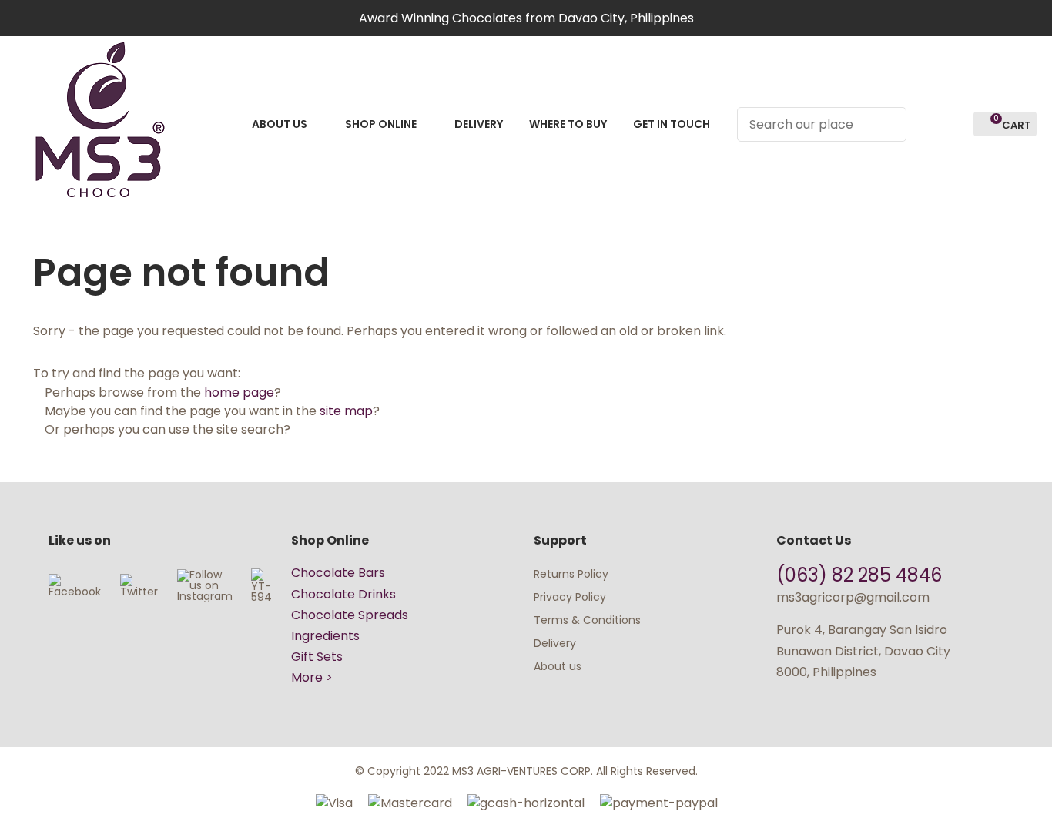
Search (887, 124)
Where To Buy (568, 124)
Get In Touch (671, 124)
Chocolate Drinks (343, 594)
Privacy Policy (570, 597)
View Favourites (955, 124)
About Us (279, 124)
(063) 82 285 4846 (861, 575)
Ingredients (325, 636)
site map (346, 411)
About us (557, 666)
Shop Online (381, 124)
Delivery (478, 124)
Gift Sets (317, 656)
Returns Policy (571, 574)
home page (239, 392)
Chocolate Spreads (349, 615)
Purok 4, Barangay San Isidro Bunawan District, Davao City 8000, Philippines (863, 650)
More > (312, 677)
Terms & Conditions (587, 620)
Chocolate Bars (338, 573)
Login (926, 124)
